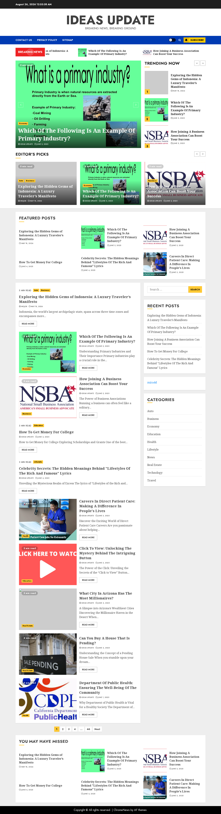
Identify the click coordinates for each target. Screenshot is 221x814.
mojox (23, 201)
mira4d (152, 382)
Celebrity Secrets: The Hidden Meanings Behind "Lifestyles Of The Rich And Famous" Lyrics (110, 262)
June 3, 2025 (178, 272)
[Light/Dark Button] (172, 40)
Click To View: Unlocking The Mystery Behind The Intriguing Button (107, 553)
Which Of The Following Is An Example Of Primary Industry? (76, 134)
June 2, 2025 (104, 603)
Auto (21, 180)
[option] (78, 104)
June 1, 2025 (103, 697)
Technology (154, 472)
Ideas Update (110, 20)
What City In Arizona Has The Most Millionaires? (105, 595)
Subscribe (197, 40)
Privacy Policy (47, 40)
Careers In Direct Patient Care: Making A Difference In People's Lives (184, 262)
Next (97, 729)
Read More (28, 323)
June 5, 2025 (42, 144)
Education (38, 425)
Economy (23, 123)
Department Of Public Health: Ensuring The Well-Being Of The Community (108, 687)
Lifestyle (38, 462)
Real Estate (28, 625)
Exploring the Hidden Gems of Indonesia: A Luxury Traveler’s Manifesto (45, 191)
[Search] (179, 40)
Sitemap (67, 40)
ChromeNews (122, 810)
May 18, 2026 (36, 201)
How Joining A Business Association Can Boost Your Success (187, 108)
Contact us (24, 40)
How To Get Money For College (187, 135)
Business (30, 180)
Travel (151, 480)
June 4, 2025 (179, 141)
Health (25, 536)
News (151, 457)
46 (88, 729)
